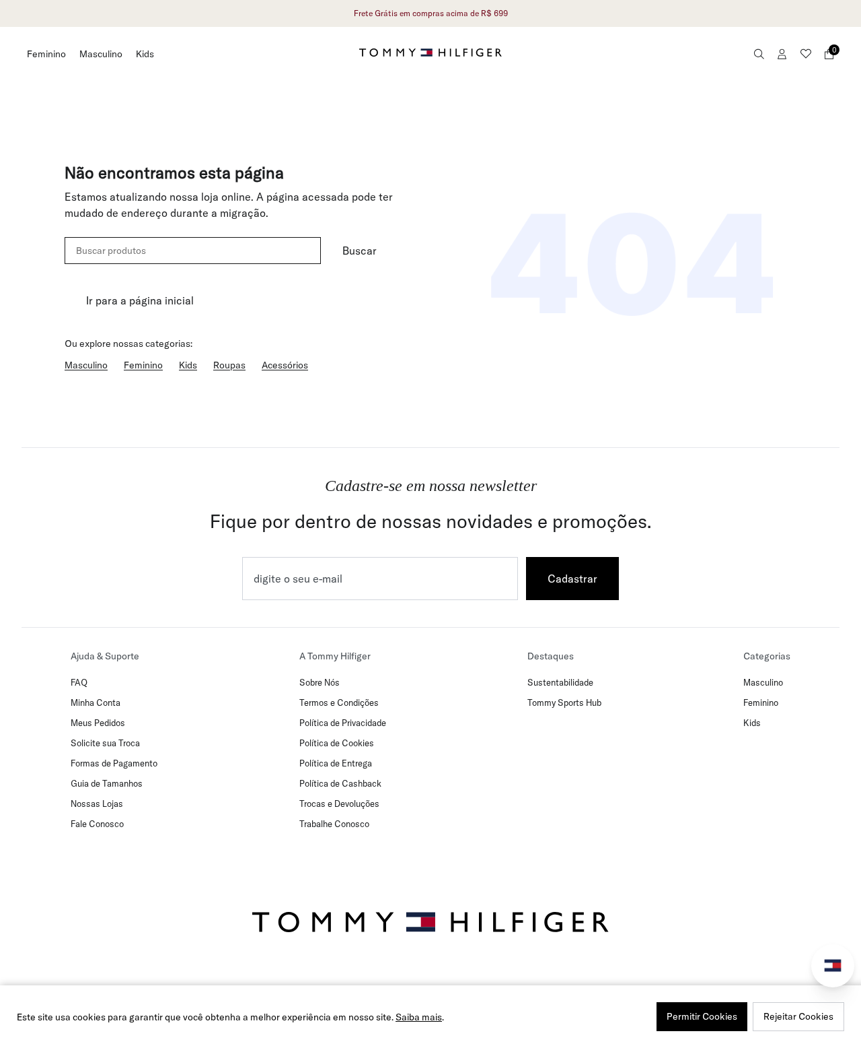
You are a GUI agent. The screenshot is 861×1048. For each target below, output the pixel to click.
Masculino (100, 54)
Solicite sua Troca (105, 743)
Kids (145, 54)
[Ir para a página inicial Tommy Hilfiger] (430, 52)
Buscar (359, 250)
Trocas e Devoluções (339, 803)
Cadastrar (572, 578)
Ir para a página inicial (140, 300)
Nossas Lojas (97, 803)
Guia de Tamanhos (107, 783)
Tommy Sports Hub (564, 702)
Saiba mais (419, 1017)
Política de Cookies (336, 743)
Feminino (46, 54)
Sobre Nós (319, 682)
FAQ (79, 682)
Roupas (229, 365)
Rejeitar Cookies (798, 1016)
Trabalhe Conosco (334, 823)
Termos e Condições (339, 702)
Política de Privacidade (342, 722)
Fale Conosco (97, 823)
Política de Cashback (340, 783)
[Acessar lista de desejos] (805, 53)
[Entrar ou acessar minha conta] (782, 53)
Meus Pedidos (98, 722)
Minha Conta (95, 702)
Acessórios (285, 365)
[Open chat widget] (832, 965)
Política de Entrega (335, 763)
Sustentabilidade (560, 682)
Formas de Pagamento (114, 763)
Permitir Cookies (702, 1016)
